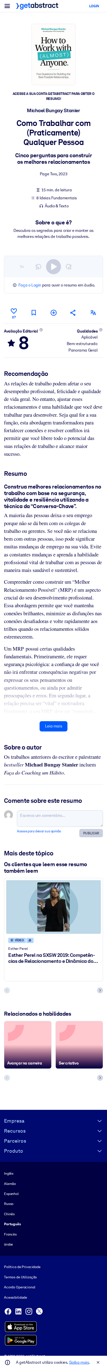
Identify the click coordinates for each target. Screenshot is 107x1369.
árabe (8, 1244)
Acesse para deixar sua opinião (39, 831)
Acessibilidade (15, 1297)
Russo (8, 1204)
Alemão (10, 1184)
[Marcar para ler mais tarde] (34, 312)
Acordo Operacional (19, 1287)
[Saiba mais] (41, 330)
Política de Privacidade (22, 1267)
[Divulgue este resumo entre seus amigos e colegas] (73, 312)
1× (22, 266)
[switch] (53, 266)
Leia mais (53, 726)
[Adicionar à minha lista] (53, 312)
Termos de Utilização (20, 1277)
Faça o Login (29, 285)
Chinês (9, 1214)
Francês (10, 1234)
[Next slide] (100, 990)
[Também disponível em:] (93, 312)
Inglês (8, 1173)
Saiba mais (79, 1362)
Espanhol (11, 1194)
